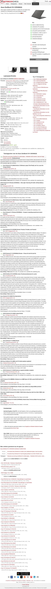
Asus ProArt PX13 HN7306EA (8, 564)
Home (7, 4)
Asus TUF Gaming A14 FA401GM (8, 511)
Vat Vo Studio (6, 395)
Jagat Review (6, 403)
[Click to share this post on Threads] (15, 577)
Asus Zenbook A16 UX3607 (7, 514)
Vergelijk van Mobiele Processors (32, 438)
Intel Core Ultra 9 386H (10, 80)
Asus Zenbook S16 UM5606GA (8, 525)
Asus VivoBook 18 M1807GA (7, 489)
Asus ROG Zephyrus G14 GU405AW (9, 493)
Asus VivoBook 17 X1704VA (7, 507)
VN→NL (12, 395)
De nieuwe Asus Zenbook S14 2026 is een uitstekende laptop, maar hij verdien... (25, 451)
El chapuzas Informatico (8, 382)
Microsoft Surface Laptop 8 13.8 (8, 466)
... (49, 4)
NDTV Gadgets (9, 231)
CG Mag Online (9, 315)
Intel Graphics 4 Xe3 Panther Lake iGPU (9, 88)
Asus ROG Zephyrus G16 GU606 (8, 550)
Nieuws (20, 4)
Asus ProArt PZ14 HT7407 (7, 500)
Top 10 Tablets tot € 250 (39, 122)
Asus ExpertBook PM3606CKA (8, 554)
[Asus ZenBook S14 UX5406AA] (38, 14)
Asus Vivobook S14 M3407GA (8, 522)
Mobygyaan (5, 186)
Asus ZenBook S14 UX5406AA (7, 448)
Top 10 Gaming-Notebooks (39, 80)
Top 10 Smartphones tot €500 (40, 128)
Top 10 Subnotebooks (38, 95)
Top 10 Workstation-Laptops (40, 94)
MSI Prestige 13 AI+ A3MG (7, 473)
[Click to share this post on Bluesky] (18, 577)
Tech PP (7, 201)
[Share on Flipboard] (31, 577)
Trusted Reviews (9, 342)
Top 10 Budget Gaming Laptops (40, 82)
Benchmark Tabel (15, 428)
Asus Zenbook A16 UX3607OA (8, 536)
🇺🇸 (22, 13)
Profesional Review (10, 372)
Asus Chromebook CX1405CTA (8, 557)
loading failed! (32, 59)
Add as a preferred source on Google (25, 573)
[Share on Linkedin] (34, 577)
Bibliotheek (35, 4)
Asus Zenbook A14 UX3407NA (8, 532)
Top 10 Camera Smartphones (40, 127)
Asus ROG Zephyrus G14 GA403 (8, 539)
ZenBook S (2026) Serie (19, 78)
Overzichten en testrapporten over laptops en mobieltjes (16, 580)
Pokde (7, 255)
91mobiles (8, 275)
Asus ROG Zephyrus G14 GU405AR (9, 504)
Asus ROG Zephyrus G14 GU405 (8, 546)
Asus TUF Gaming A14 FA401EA (8, 529)
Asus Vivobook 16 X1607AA (7, 497)
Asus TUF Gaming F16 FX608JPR (9, 568)
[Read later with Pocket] (28, 577)
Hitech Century (6, 215)
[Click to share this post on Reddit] (24, 577)
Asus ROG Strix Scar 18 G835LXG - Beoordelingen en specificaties (16, 479)
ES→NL (17, 372)
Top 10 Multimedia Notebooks (40, 79)
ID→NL (12, 403)
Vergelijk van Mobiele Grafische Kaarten (34, 426)
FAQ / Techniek (27, 4)
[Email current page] (38, 577)
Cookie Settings (25, 584)
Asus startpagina (7, 142)
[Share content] (9, 577)
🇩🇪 (21, 13)
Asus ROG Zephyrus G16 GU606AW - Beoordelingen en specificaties (16, 482)
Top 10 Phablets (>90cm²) (39, 125)
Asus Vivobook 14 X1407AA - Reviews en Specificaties (13, 486)
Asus (32, 580)
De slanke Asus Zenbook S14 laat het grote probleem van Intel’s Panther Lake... (25, 453)
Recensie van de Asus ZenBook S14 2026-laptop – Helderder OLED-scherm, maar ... (26, 456)
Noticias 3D (5, 388)
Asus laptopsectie (7, 143)
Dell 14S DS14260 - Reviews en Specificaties (11, 463)
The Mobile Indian (7, 168)
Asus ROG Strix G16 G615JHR (8, 561)
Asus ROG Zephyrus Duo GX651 (8, 543)
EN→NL (14, 168)
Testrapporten (14, 4)
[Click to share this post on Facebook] (11, 577)
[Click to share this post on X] (21, 577)
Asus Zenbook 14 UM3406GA (7, 518)
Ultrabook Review (7, 363)
